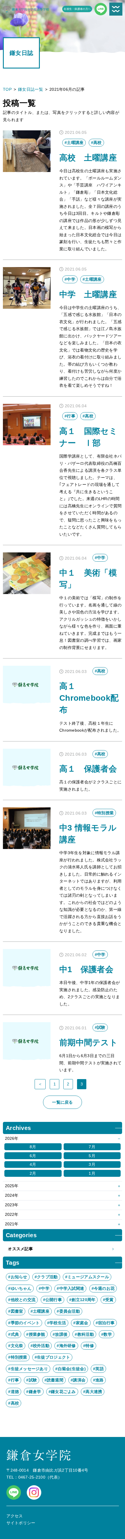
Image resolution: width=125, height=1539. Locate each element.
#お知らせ (17, 1277)
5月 (92, 1155)
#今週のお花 (103, 1288)
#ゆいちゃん (19, 1288)
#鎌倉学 (33, 1391)
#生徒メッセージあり (28, 1368)
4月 (33, 1164)
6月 (33, 1155)
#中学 (44, 1288)
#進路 (98, 1380)
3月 (92, 1164)
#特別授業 (17, 1357)
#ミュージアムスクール (87, 1277)
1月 (92, 1173)
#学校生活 (56, 1322)
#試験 (31, 1380)
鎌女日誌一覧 (30, 89)
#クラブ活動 (46, 1277)
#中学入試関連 (70, 1288)
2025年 (11, 1185)
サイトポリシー (20, 1522)
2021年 (11, 1224)
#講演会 (78, 1380)
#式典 (13, 1334)
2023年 (11, 1205)
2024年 (11, 1195)
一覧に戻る (62, 1102)
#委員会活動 (68, 1311)
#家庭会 (80, 1322)
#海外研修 (66, 1345)
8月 (33, 1146)
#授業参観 (35, 1334)
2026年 (11, 1138)
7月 (92, 1146)
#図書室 (15, 1311)
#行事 (13, 1380)
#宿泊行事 (105, 1322)
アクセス (14, 1516)
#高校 (13, 1403)
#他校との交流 (21, 1299)
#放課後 (60, 1334)
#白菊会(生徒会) (70, 1368)
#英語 (98, 1368)
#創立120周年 (82, 1299)
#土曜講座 (40, 1311)
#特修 (88, 1345)
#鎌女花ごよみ (62, 1391)
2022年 (11, 1214)
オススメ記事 (20, 1248)
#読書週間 (53, 1380)
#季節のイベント (24, 1322)
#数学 (106, 1334)
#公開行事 (52, 1299)
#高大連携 (92, 1391)
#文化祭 (15, 1345)
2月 (33, 1173)
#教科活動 (84, 1334)
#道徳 (13, 1391)
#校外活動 (40, 1345)
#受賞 (108, 1299)
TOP (7, 89)
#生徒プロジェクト (52, 1357)
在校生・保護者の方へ (77, 9)
